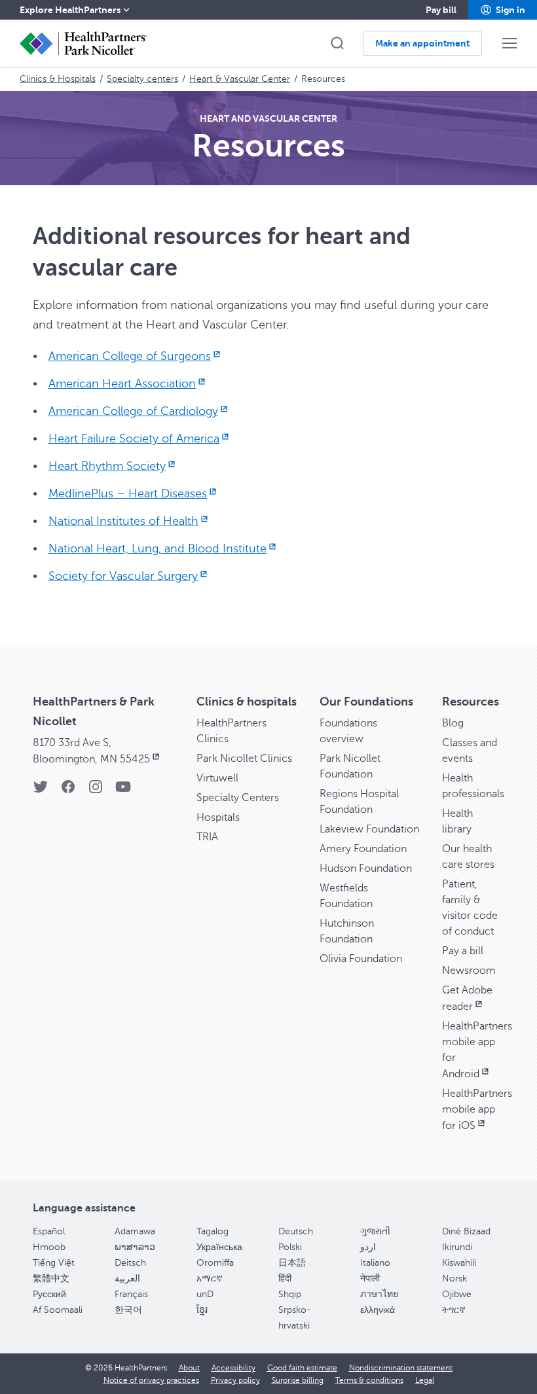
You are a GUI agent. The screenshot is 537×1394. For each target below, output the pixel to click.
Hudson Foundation (366, 868)
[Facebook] (68, 790)
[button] (502, 10)
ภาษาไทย (379, 1294)
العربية (127, 1278)
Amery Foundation (363, 849)
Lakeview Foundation (369, 829)
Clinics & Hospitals (58, 79)
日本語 (292, 1263)
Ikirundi (457, 1247)
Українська (219, 1247)
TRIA (207, 837)
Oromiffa (215, 1263)
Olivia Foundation (361, 959)
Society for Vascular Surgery (123, 575)
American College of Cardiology (133, 411)
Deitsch (130, 1263)
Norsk (454, 1278)
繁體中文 (51, 1278)
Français (131, 1294)
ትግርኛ (454, 1310)
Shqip (289, 1294)
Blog (453, 723)
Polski (290, 1247)
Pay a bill (462, 951)
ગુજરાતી (375, 1231)
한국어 (128, 1310)
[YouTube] (123, 790)
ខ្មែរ (202, 1310)
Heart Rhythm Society (107, 466)
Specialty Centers (237, 798)
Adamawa (135, 1231)
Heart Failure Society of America (133, 438)
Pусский (49, 1294)
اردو (368, 1247)
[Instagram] (95, 790)
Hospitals (218, 817)
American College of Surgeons (129, 356)
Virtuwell (217, 778)
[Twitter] (40, 790)
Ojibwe (457, 1294)
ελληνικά (377, 1310)
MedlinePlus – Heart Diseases (127, 493)
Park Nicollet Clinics (244, 758)
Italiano (375, 1263)
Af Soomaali (58, 1310)
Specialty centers (142, 79)
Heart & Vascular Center (239, 79)
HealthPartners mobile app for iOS (477, 1110)
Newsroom (469, 970)
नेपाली (370, 1278)
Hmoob (49, 1247)
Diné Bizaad (466, 1231)
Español (49, 1231)
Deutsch (295, 1231)
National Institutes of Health (123, 520)
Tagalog (212, 1231)
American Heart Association (122, 383)
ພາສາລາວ (135, 1247)
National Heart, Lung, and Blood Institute (157, 548)
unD (204, 1294)
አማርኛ (209, 1278)
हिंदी (284, 1278)
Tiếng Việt (54, 1263)
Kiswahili (459, 1263)
